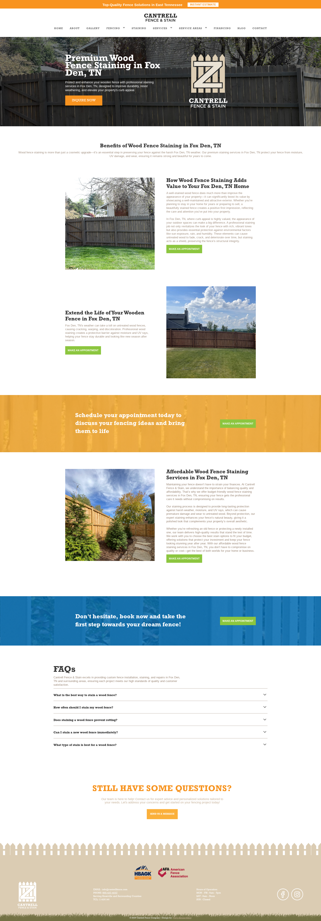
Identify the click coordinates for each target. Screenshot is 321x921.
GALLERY (93, 28)
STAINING (139, 28)
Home (58, 28)
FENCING (113, 28)
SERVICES (160, 28)
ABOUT (75, 28)
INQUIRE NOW (84, 100)
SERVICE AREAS (190, 28)
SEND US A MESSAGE (162, 814)
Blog (242, 28)
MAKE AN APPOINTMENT (184, 249)
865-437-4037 (110, 893)
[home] (160, 18)
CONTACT (259, 28)
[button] (115, 29)
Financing (222, 28)
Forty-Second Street (182, 918)
